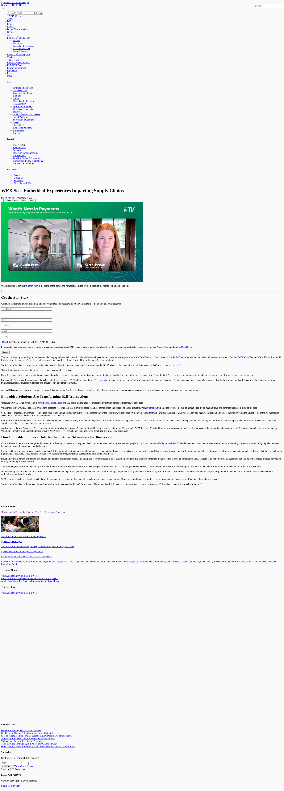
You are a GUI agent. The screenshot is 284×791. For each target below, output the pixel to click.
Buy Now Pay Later (22, 93)
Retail (10, 24)
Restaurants (18, 130)
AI (8, 34)
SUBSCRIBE (17, 5)
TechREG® (18, 125)
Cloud (16, 98)
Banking (17, 95)
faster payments (131, 561)
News (169, 561)
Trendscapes (18, 43)
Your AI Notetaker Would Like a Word (19, 576)
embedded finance (114, 561)
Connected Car (20, 90)
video (202, 561)
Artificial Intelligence (23, 87)
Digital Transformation (17, 29)
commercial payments (56, 561)
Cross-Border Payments (24, 101)
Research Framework (22, 51)
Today (10, 18)
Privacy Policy (162, 347)
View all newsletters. (23, 766)
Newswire (6, 5)
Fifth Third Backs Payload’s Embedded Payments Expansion (29, 578)
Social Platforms (20, 117)
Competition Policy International (28, 161)
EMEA (16, 133)
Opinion (17, 150)
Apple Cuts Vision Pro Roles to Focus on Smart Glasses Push (30, 581)
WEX (209, 561)
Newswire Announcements (25, 153)
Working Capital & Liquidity (26, 158)
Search (39, 13)
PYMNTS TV (14, 16)
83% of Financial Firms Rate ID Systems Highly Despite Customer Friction (36, 735)
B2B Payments (38, 561)
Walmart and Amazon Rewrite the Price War (22, 741)
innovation (33, 286)
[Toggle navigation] (2, 8)
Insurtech (17, 111)
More (10, 76)
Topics (9, 82)
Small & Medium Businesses (26, 114)
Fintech (10, 26)
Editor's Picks (19, 147)
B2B (9, 21)
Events (10, 73)
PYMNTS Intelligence (18, 38)
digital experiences (53, 402)
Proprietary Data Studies (23, 46)
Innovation (160, 561)
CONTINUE (7, 766)
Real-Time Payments (22, 127)
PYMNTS (9, 197)
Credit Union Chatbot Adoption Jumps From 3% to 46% (27, 733)
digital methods (169, 443)
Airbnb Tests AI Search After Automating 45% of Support (28, 738)
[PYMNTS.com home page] (15, 2)
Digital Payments (76, 561)
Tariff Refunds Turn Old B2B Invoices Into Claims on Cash (29, 743)
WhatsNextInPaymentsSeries (226, 561)
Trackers (16, 41)
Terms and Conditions (182, 347)
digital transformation (95, 561)
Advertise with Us (22, 183)
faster (145, 443)
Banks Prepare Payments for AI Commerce (21, 730)
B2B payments (100, 380)
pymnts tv (194, 561)
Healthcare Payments (23, 109)
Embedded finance (10, 375)
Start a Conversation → (12, 785)
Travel (16, 122)
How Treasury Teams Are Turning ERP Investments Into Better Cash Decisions (38, 746)
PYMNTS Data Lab (21, 49)
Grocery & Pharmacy (23, 106)
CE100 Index (19, 155)
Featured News (147, 561)
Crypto (10, 32)
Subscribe (18, 178)
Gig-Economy (19, 103)
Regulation (12, 70)
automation (151, 408)
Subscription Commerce (24, 119)
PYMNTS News (181, 561)
